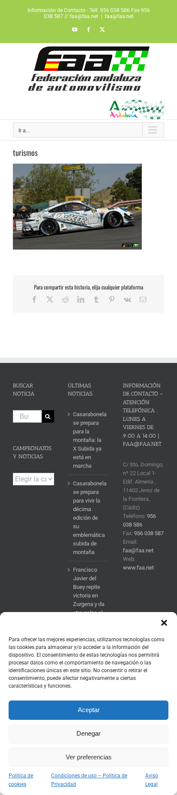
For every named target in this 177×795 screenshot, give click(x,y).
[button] (164, 622)
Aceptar (89, 709)
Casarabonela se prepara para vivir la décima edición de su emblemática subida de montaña (89, 517)
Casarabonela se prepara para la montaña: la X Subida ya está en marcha (89, 440)
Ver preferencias (89, 757)
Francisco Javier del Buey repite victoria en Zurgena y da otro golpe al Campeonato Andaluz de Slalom (88, 604)
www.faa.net (138, 567)
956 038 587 (149, 533)
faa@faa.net (119, 16)
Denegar (88, 733)
